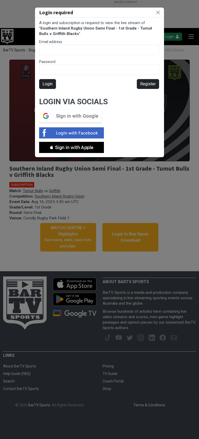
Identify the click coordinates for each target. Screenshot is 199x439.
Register (148, 83)
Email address (50, 42)
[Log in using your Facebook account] (73, 133)
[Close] (158, 12)
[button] (71, 147)
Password (47, 62)
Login (47, 83)
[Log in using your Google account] (72, 116)
